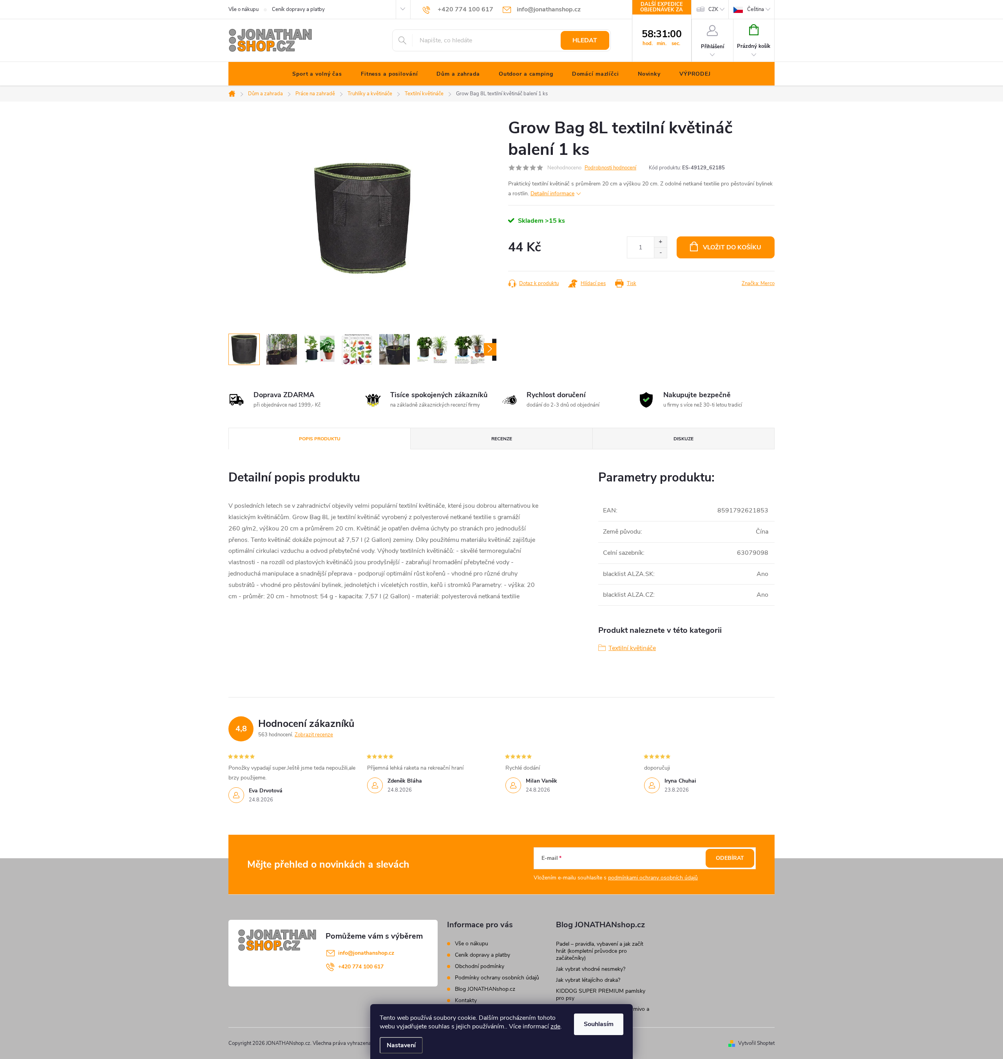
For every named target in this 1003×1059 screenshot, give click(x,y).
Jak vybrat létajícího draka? (588, 980)
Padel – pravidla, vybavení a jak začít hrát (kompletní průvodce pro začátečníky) (599, 951)
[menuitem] (317, 74)
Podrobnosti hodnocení (610, 168)
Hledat (584, 40)
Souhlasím (599, 1024)
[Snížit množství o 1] (660, 252)
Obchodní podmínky (479, 966)
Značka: (758, 283)
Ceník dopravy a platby (298, 9)
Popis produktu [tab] (319, 439)
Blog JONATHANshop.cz (485, 989)
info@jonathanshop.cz (366, 953)
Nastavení (401, 1045)
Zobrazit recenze (314, 734)
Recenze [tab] (501, 439)
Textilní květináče (632, 648)
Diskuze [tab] (683, 439)
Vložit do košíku (732, 247)
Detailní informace (552, 193)
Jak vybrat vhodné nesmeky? (590, 969)
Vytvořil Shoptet (756, 1043)
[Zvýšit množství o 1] (660, 242)
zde (555, 1026)
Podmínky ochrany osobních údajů (497, 977)
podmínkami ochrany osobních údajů (653, 877)
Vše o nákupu (243, 9)
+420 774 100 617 (361, 966)
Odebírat (730, 858)
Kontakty (466, 1000)
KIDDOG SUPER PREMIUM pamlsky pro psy (600, 994)
